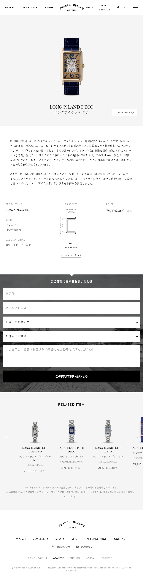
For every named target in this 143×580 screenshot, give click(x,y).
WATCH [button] (9, 7)
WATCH (21, 539)
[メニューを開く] (135, 7)
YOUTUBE (86, 547)
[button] (118, 7)
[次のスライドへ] (137, 437)
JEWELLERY (40, 539)
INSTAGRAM (63, 547)
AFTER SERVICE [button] (104, 7)
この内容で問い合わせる (71, 376)
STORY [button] (49, 7)
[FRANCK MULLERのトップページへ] (71, 10)
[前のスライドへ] (5, 437)
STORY (59, 539)
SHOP (75, 539)
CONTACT (118, 491)
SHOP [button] (89, 7)
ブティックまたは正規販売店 (97, 491)
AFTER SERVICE (97, 539)
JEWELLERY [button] (30, 7)
